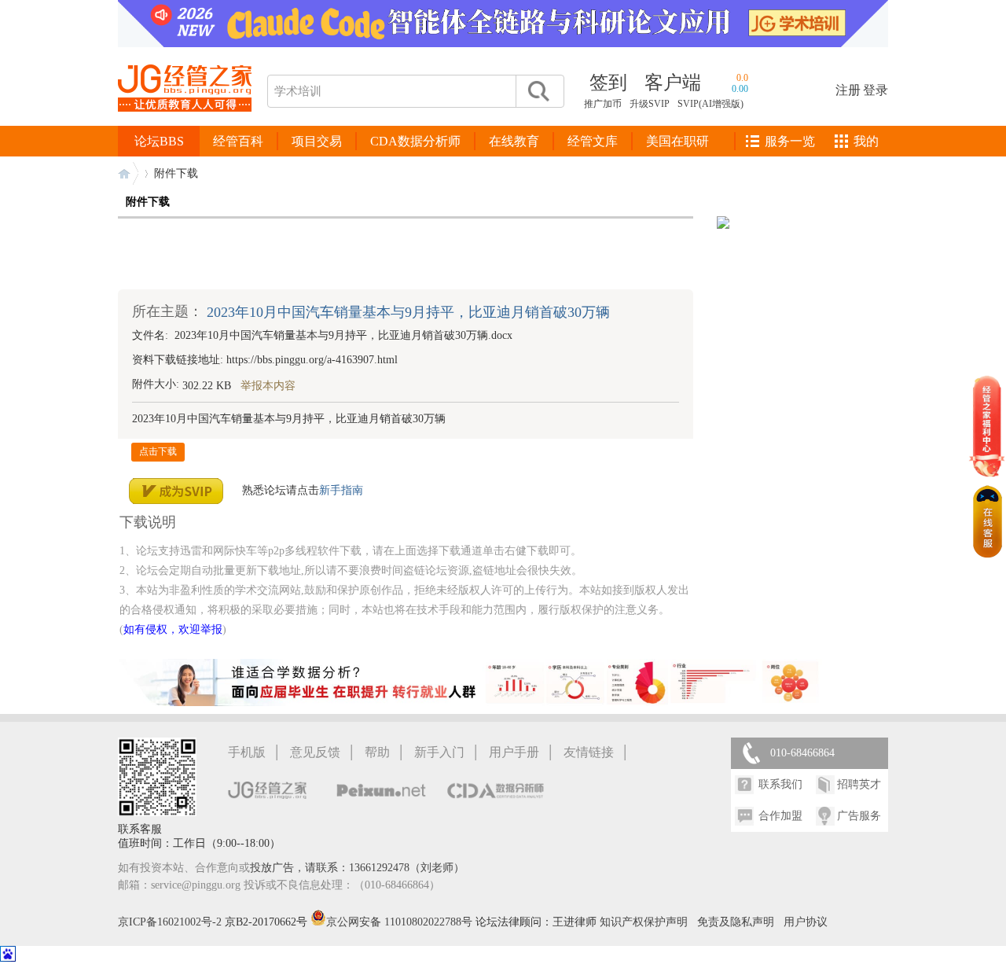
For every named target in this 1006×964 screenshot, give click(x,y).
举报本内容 (268, 386)
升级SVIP (650, 103)
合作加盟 (780, 816)
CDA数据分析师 (415, 141)
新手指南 (341, 489)
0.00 (740, 88)
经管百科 (238, 141)
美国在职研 (677, 141)
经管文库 (592, 141)
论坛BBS (159, 141)
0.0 (742, 77)
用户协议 (806, 922)
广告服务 (859, 816)
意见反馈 (315, 752)
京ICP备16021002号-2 (170, 922)
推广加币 (603, 103)
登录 (875, 90)
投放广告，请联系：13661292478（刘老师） (357, 868)
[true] (538, 91)
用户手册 (514, 752)
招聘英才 (859, 784)
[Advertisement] (405, 254)
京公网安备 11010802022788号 (400, 922)
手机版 (247, 752)
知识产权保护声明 (644, 922)
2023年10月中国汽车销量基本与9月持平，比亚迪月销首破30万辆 (408, 312)
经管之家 (128, 173)
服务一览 (790, 141)
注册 (848, 90)
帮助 (377, 752)
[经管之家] (185, 125)
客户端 (672, 82)
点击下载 (158, 451)
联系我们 (780, 784)
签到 (608, 82)
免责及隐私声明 (735, 922)
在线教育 (514, 141)
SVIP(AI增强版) (710, 103)
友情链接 (589, 752)
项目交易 (317, 141)
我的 (866, 141)
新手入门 (439, 752)
